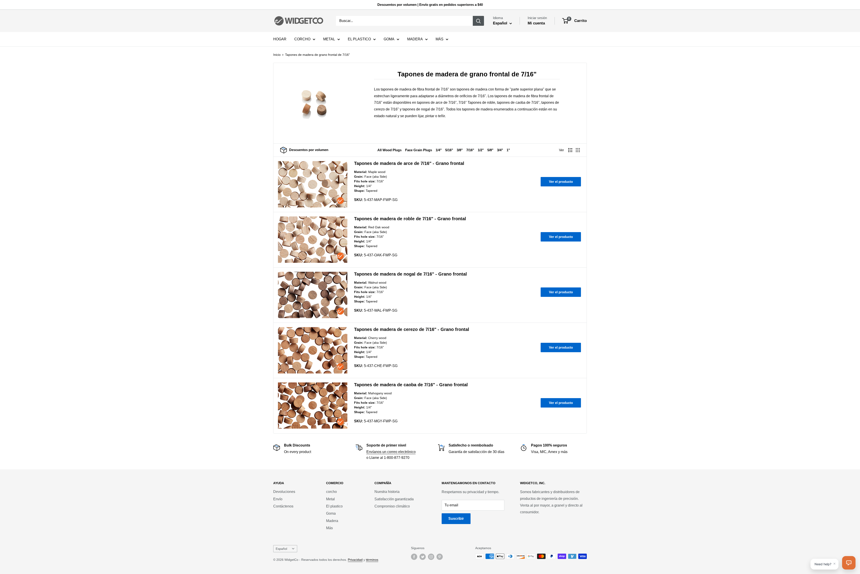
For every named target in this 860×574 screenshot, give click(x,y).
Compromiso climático (392, 506)
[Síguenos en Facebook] (414, 557)
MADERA (415, 39)
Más (329, 528)
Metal (330, 499)
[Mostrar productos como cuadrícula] (578, 150)
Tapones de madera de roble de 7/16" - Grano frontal (410, 218)
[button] (849, 563)
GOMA (389, 39)
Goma (331, 513)
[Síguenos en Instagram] (431, 557)
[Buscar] (478, 21)
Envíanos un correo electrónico (391, 452)
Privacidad (355, 559)
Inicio (277, 54)
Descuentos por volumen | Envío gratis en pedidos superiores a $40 (430, 4)
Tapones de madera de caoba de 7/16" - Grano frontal (411, 384)
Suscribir (456, 518)
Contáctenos (283, 506)
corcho (331, 492)
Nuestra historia (387, 492)
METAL (329, 39)
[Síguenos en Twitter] (422, 557)
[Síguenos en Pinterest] (439, 557)
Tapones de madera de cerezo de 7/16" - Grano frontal (411, 329)
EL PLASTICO (359, 39)
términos (372, 559)
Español (281, 548)
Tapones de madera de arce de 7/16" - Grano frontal (409, 163)
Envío (277, 499)
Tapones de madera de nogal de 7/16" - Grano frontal (410, 274)
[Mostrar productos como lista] (570, 150)
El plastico (334, 506)
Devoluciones (284, 492)
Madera (332, 521)
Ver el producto (561, 181)
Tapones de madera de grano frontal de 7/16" (317, 54)
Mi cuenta (536, 23)
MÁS (439, 39)
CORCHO (302, 39)
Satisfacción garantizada (394, 499)
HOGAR (279, 39)
